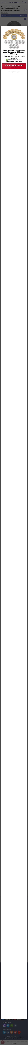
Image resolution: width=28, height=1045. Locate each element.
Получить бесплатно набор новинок (14, 66)
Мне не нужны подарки (14, 71)
